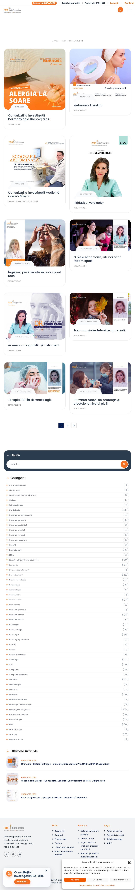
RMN (11, 724)
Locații (115, 3)
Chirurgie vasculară (18, 540)
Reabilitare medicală (18, 714)
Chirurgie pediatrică (18, 525)
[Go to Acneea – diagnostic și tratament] (34, 316)
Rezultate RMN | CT (95, 3)
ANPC (109, 843)
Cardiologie (14, 510)
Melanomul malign (88, 105)
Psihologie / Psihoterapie (20, 704)
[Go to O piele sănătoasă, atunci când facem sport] (100, 235)
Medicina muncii (16, 620)
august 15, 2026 (28, 794)
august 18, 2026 (28, 760)
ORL (11, 664)
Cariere (58, 843)
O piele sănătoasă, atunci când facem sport (98, 259)
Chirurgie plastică (17, 530)
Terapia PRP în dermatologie (30, 400)
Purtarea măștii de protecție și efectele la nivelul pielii (97, 402)
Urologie (13, 734)
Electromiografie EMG (19, 570)
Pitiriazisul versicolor (89, 203)
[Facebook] (6, 854)
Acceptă (75, 880)
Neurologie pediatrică (19, 639)
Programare (60, 839)
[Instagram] (13, 854)
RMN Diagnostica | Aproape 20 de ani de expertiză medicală (54, 797)
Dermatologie (14, 124)
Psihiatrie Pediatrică (18, 699)
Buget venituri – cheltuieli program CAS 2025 (89, 846)
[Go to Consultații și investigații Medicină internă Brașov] (34, 161)
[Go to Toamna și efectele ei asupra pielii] (100, 309)
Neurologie (14, 634)
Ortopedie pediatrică (18, 674)
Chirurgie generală (17, 520)
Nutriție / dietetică (17, 654)
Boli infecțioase (16, 505)
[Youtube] (19, 854)
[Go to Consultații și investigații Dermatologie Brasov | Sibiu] (34, 79)
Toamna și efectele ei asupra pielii (99, 330)
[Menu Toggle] (128, 9)
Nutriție (12, 649)
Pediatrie (13, 679)
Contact (129, 3)
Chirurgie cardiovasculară (20, 515)
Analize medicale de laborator (22, 495)
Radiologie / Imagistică (19, 709)
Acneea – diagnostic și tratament (33, 345)
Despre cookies (86, 885)
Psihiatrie (13, 694)
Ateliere (12, 500)
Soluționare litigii (114, 839)
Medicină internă (30, 201)
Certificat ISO (87, 838)
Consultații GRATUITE (44, 3)
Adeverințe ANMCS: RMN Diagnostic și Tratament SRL (90, 857)
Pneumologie (15, 684)
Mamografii (14, 605)
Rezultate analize (71, 3)
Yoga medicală (16, 739)
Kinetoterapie (15, 600)
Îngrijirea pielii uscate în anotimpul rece (34, 274)
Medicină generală (17, 610)
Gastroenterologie (17, 580)
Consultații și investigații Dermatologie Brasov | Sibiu (29, 117)
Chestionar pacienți (64, 847)
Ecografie (13, 565)
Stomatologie (15, 729)
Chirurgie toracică (17, 535)
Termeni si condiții (115, 835)
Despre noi (60, 831)
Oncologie (13, 659)
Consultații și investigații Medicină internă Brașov (33, 194)
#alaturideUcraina (17, 485)
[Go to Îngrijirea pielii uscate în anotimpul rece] (34, 243)
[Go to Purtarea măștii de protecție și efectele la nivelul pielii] (100, 378)
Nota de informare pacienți (104, 885)
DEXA (11, 555)
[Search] (120, 9)
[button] (129, 862)
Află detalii (22, 881)
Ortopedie (13, 669)
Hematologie (15, 590)
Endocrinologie (16, 575)
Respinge (98, 880)
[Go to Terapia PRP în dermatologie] (34, 378)
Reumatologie (15, 719)
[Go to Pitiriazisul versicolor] (100, 166)
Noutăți (12, 644)
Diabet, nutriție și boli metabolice (24, 560)
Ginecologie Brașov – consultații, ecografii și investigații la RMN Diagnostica (63, 781)
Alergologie (14, 490)
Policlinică (13, 689)
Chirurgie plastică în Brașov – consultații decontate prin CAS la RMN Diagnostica (65, 764)
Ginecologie (14, 585)
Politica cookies (114, 831)
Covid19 (12, 545)
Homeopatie (14, 595)
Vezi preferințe (120, 880)
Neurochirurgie (15, 629)
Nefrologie (14, 625)
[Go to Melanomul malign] (100, 74)
